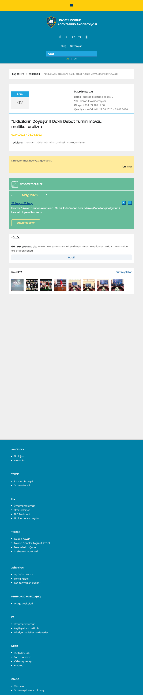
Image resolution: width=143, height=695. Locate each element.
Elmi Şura (19, 456)
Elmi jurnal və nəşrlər (26, 518)
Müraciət (19, 686)
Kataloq (18, 665)
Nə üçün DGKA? (23, 574)
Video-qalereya (23, 661)
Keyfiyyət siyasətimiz (26, 628)
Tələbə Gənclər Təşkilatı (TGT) (32, 543)
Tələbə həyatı (22, 539)
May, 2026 (30, 195)
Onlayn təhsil (22, 485)
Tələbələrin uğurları (25, 547)
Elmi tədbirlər (22, 510)
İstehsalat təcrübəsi (26, 551)
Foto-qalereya (22, 657)
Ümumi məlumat (24, 506)
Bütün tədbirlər (26, 222)
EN (75, 58)
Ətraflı (71, 257)
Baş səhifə (18, 74)
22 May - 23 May (22, 203)
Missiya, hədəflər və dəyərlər (31, 632)
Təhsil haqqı (21, 578)
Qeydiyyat (76, 46)
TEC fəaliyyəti (22, 514)
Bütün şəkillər (124, 272)
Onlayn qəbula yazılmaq (29, 690)
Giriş (63, 46)
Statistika (19, 460)
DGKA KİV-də (22, 653)
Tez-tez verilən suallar (27, 583)
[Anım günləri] (17, 284)
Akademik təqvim (24, 481)
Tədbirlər (34, 74)
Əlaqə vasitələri (23, 603)
